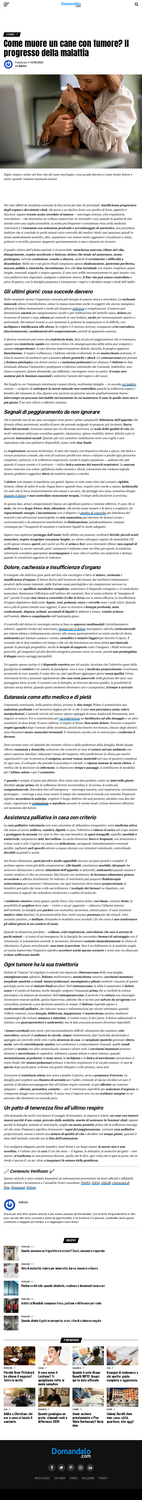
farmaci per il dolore (72, 629)
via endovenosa (69, 718)
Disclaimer (88, 1478)
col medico (129, 384)
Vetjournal (18, 1187)
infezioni (78, 308)
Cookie (73, 1478)
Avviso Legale (42, 1478)
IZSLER (106, 1183)
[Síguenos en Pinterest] (71, 1467)
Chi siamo (59, 1478)
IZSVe (95, 1183)
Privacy (103, 1478)
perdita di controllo (93, 513)
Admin (22, 66)
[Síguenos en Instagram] (80, 1467)
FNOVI (85, 1183)
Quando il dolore (15, 496)
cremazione (40, 803)
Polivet (31, 1187)
